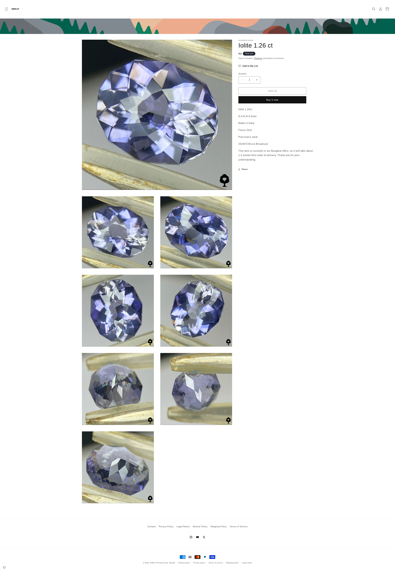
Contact (152, 526)
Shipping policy (232, 563)
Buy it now (272, 99)
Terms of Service (239, 526)
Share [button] (244, 169)
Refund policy (184, 563)
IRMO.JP (154, 563)
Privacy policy (199, 563)
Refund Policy (200, 526)
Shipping (258, 58)
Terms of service (215, 563)
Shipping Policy (218, 526)
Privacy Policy (166, 526)
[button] (6, 9)
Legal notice (247, 563)
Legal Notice (183, 526)
